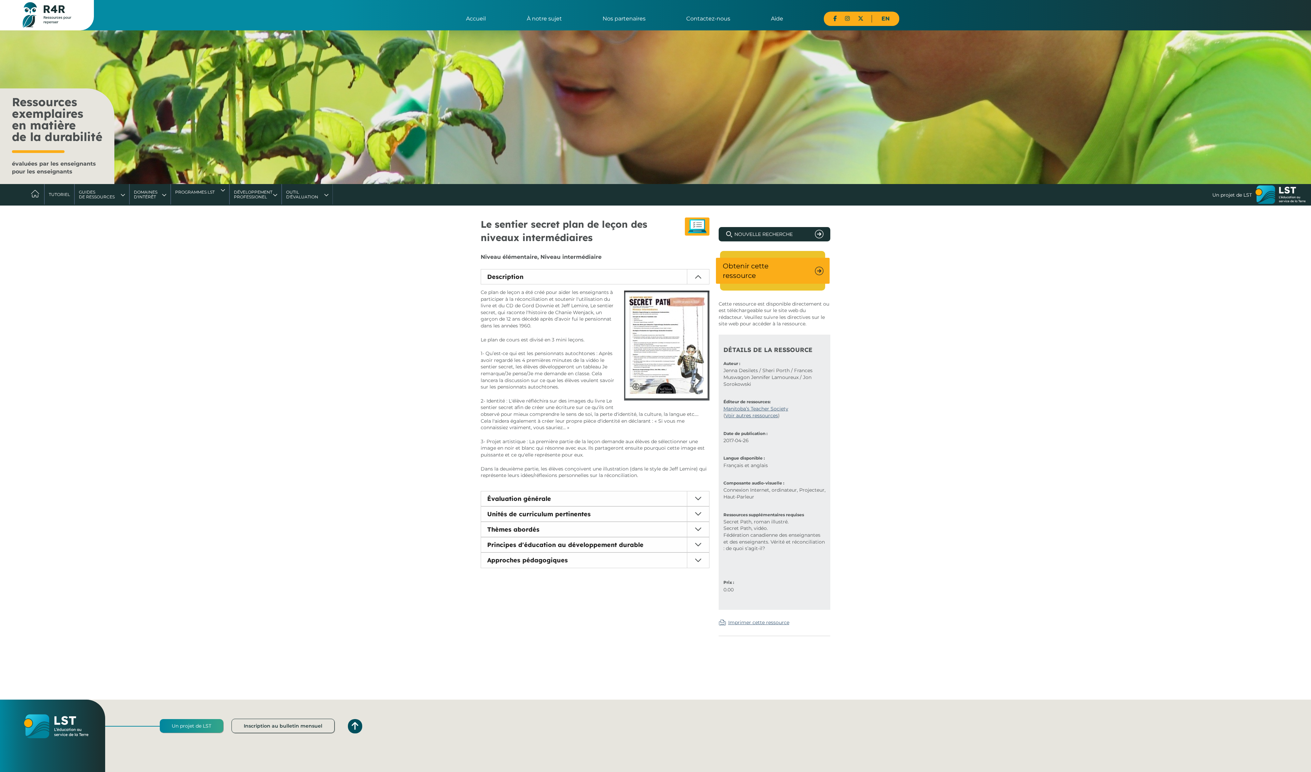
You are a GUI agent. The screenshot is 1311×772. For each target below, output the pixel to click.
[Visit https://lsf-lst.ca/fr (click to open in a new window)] (1280, 195)
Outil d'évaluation (302, 194)
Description (505, 277)
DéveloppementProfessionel (253, 194)
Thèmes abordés (513, 529)
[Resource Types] (697, 226)
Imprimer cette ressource (758, 622)
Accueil (476, 18)
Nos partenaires (624, 18)
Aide (777, 18)
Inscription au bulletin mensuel (283, 726)
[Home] (47, 15)
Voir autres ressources (751, 415)
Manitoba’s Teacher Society (755, 409)
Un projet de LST (191, 726)
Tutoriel (59, 194)
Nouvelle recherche (763, 234)
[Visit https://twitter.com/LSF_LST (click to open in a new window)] (861, 18)
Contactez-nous (708, 18)
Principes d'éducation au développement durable (565, 545)
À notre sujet (544, 18)
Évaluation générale (519, 499)
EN (886, 18)
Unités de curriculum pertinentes (539, 514)
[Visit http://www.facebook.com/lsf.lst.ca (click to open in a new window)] (835, 18)
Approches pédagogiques (527, 560)
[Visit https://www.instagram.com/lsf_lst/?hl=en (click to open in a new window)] (847, 18)
